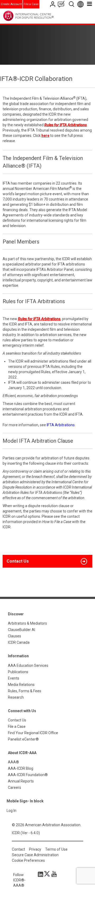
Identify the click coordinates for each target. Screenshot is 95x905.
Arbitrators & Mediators (27, 623)
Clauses (14, 636)
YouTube (53, 874)
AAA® (13, 762)
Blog (62, 4)
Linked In (41, 874)
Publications (18, 672)
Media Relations (21, 684)
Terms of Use (56, 849)
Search (72, 4)
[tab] (47, 561)
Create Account (11, 4)
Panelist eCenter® (23, 739)
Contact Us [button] (18, 561)
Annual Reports (21, 781)
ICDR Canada (19, 642)
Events (13, 678)
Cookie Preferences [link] (28, 860)
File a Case (31, 4)
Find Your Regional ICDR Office (33, 733)
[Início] (39, 16)
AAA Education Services (28, 665)
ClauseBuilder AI (21, 630)
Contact (18, 849)
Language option (81, 4)
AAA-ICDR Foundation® (28, 775)
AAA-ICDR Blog (20, 768)
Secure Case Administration (35, 855)
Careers (14, 787)
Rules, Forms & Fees (24, 691)
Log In (11, 810)
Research (16, 697)
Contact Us (53, 4)
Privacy (35, 849)
